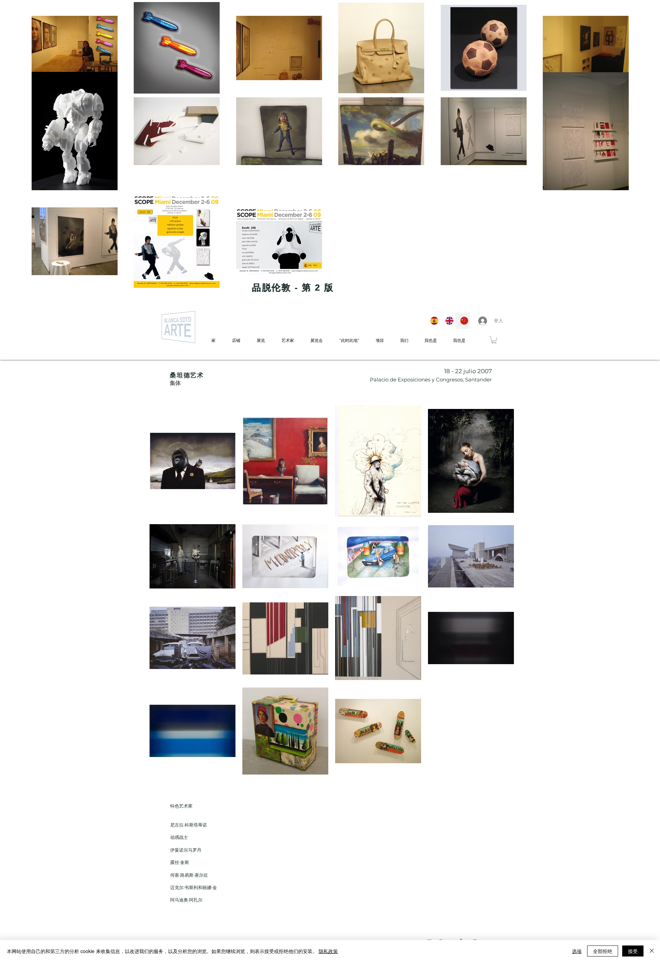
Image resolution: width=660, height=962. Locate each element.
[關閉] (652, 950)
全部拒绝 (602, 951)
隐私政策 (328, 951)
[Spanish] (432, 320)
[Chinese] (462, 320)
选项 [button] (577, 951)
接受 (633, 951)
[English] (447, 320)
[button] (494, 340)
